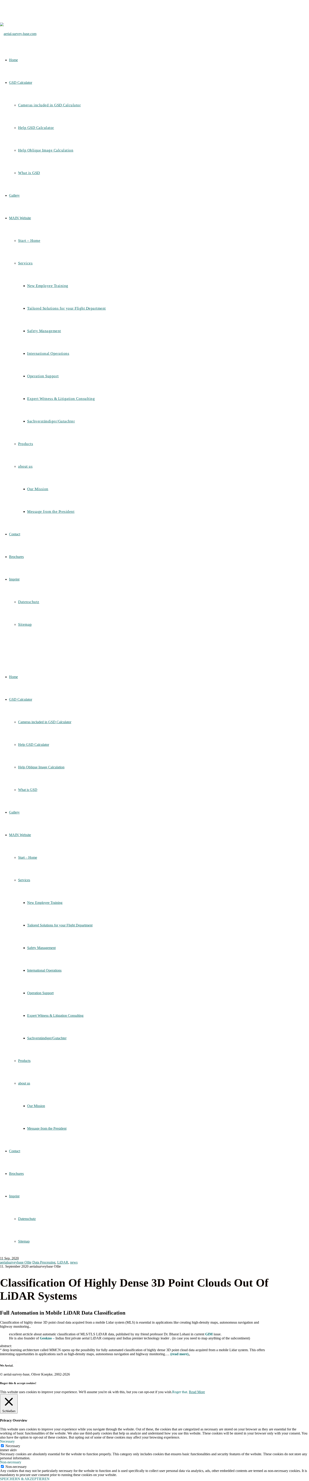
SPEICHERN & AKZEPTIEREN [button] (25, 1479)
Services (24, 880)
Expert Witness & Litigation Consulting (55, 1015)
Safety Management (41, 948)
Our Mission (36, 1106)
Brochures (16, 1173)
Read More (197, 1392)
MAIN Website (20, 835)
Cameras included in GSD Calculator (44, 722)
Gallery (14, 812)
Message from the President (47, 1128)
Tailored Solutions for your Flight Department (60, 925)
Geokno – (47, 1338)
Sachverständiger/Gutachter (47, 1038)
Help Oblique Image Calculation (41, 767)
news (74, 1262)
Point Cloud (8, 1362)
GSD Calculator (20, 699)
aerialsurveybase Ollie (15, 1262)
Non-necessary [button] (10, 1462)
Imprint (14, 1196)
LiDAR (62, 1262)
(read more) (179, 1354)
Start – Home (27, 857)
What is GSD (27, 790)
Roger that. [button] (180, 1392)
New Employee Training (44, 903)
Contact (14, 1151)
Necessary (12, 1446)
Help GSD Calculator (33, 744)
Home (13, 677)
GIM (209, 1334)
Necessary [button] (7, 1441)
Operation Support (40, 993)
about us (24, 1083)
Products (24, 1061)
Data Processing (43, 1262)
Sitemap (24, 1241)
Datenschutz (27, 1219)
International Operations (44, 970)
